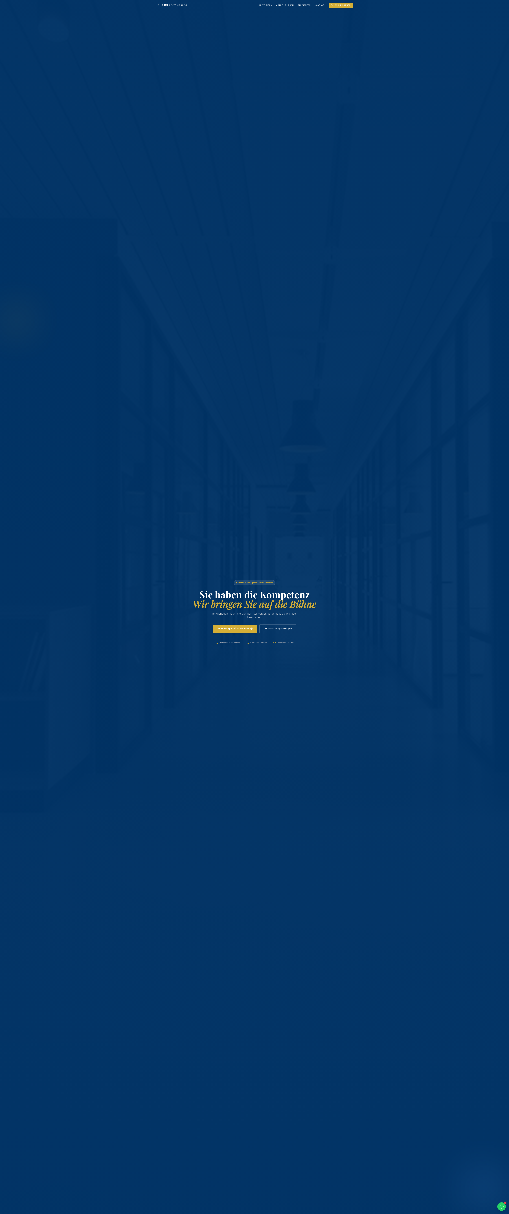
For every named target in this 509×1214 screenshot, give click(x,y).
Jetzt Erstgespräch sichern (233, 628)
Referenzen (304, 5)
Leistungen (265, 5)
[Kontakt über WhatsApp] (501, 1206)
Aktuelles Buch (285, 5)
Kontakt (319, 5)
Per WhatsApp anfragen (278, 628)
